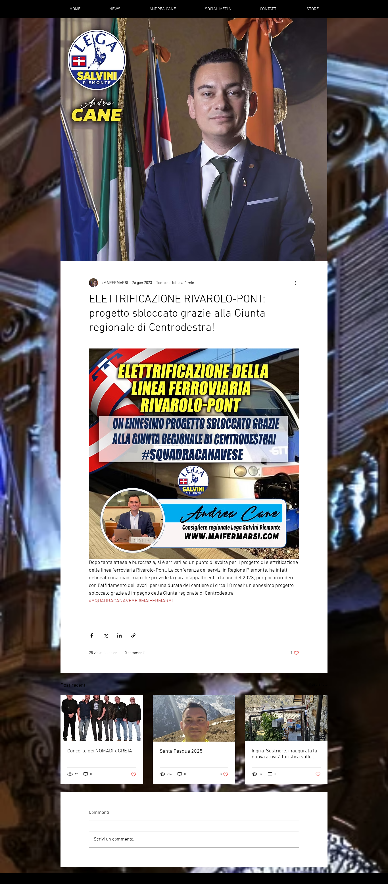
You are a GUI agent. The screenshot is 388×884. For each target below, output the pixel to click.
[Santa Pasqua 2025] (194, 718)
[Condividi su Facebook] (91, 635)
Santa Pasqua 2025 (181, 751)
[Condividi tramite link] (133, 635)
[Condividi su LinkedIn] (119, 635)
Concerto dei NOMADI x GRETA (99, 751)
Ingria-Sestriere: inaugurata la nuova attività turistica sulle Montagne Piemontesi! (284, 754)
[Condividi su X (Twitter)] (105, 635)
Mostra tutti (317, 684)
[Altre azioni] (295, 282)
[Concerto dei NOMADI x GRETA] (102, 718)
